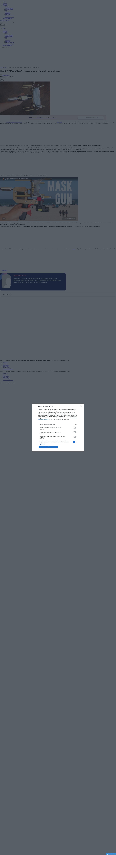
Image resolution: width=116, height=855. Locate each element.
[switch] (74, 428)
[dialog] (58, 427)
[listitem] (58, 424)
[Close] (81, 406)
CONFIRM (48, 447)
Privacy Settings (111, 854)
